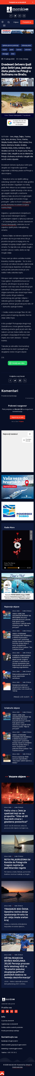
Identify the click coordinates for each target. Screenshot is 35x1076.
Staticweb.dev (17, 1067)
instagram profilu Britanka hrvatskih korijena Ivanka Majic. (16, 205)
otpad (5, 50)
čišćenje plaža (26, 45)
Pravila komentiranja (9, 396)
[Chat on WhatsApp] (17, 363)
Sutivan (19, 50)
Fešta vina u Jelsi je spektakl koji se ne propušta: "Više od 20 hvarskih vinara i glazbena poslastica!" (16, 816)
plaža (11, 50)
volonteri (28, 50)
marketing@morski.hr (15, 1049)
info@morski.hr (13, 1041)
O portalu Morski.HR (7, 1021)
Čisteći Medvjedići (8, 224)
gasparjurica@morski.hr (18, 1045)
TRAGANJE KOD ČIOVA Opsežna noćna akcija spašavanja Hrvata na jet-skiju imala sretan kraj (16, 914)
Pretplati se (27, 22)
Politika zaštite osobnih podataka (12, 1027)
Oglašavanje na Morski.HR (9, 1024)
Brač (12, 54)
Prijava (16, 22)
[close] (32, 2)
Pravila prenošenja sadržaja (10, 1031)
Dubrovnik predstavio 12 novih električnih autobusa (21, 676)
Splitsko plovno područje (10, 45)
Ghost (28, 1065)
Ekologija (5, 54)
